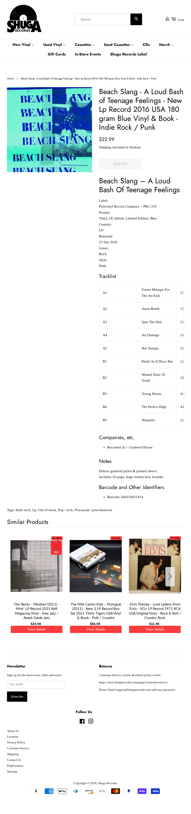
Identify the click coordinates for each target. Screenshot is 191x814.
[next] (173, 576)
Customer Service (18, 748)
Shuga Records (107, 783)
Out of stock (47, 510)
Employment (15, 765)
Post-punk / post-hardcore (93, 510)
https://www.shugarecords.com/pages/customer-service (133, 682)
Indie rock (23, 510)
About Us (13, 731)
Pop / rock (65, 510)
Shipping (105, 147)
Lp (34, 510)
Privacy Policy (16, 742)
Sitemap (12, 771)
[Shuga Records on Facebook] (82, 722)
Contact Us (14, 760)
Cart (181, 20)
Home (10, 78)
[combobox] (108, 19)
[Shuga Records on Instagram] (90, 722)
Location (12, 736)
